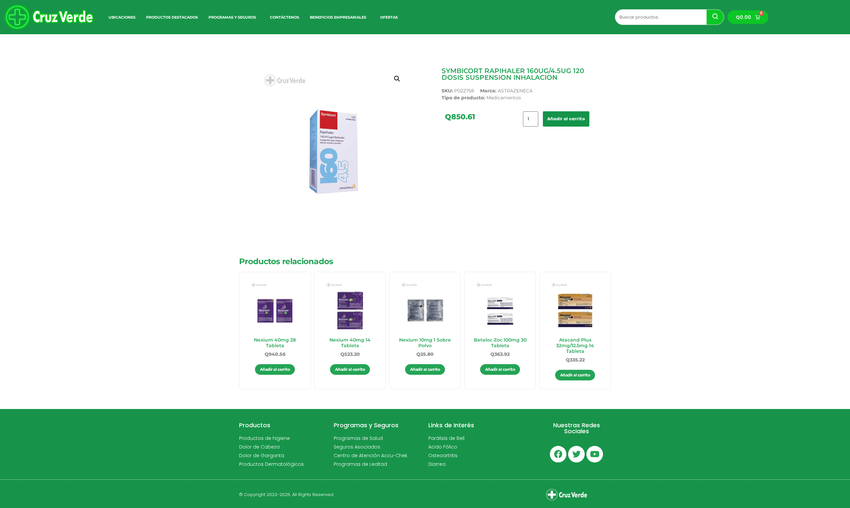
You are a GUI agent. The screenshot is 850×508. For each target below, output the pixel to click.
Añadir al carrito (566, 119)
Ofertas (389, 17)
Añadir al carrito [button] (275, 369)
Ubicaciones (122, 17)
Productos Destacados (172, 17)
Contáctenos (284, 17)
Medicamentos (503, 98)
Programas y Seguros (232, 17)
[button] (397, 79)
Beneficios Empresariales (338, 17)
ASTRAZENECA (515, 91)
